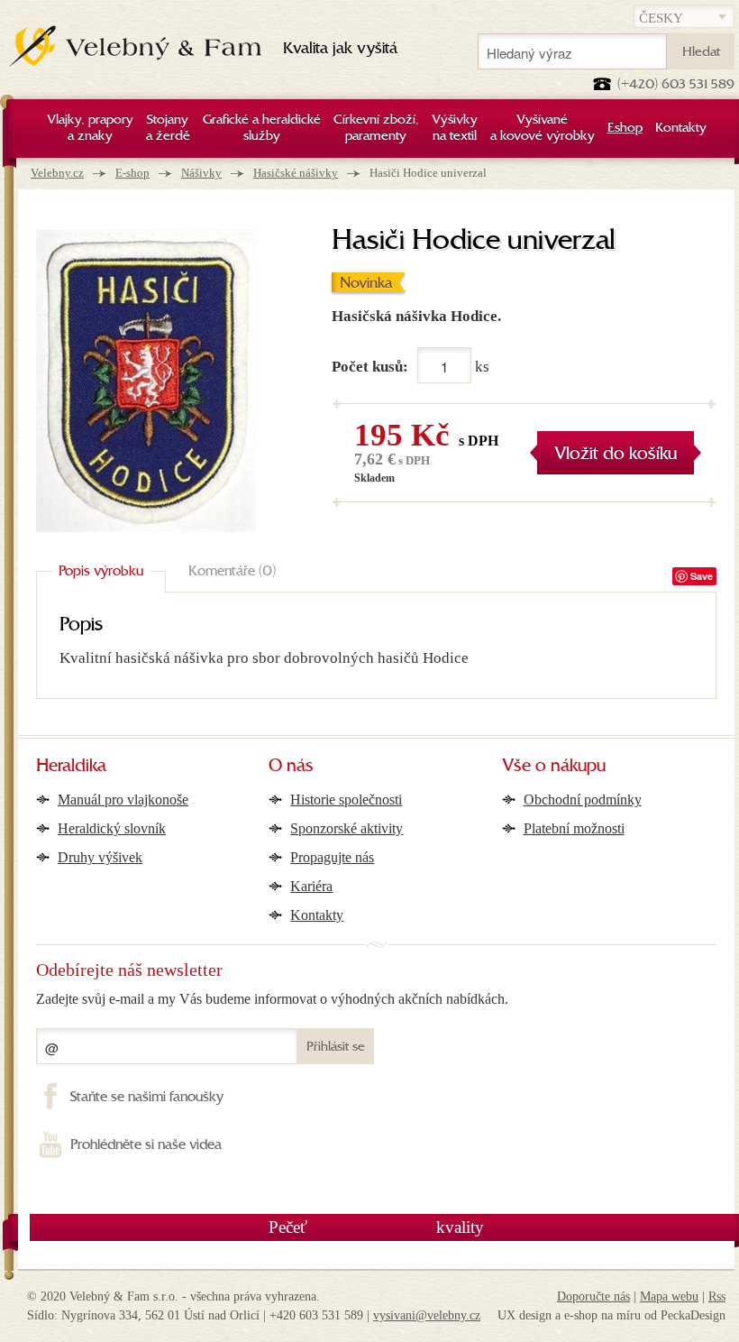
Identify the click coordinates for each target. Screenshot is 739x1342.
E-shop (132, 172)
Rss (716, 1296)
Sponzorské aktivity (346, 828)
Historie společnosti (346, 799)
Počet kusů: (370, 366)
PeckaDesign (693, 1315)
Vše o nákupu (554, 767)
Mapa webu (669, 1296)
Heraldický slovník (112, 828)
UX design (524, 1315)
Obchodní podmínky (583, 799)
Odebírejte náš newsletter (129, 969)
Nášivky (201, 172)
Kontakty (316, 915)
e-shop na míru (602, 1315)
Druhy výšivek (100, 857)
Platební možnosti (574, 828)
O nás (291, 767)
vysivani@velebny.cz (426, 1315)
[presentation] (101, 572)
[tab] (101, 572)
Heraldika (71, 767)
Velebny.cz (57, 172)
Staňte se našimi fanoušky (147, 1097)
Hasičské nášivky (295, 172)
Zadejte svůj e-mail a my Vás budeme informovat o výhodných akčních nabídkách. (272, 998)
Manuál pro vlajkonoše (123, 799)
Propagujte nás (332, 857)
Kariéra (311, 886)
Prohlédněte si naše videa (146, 1145)
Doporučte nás (593, 1296)
